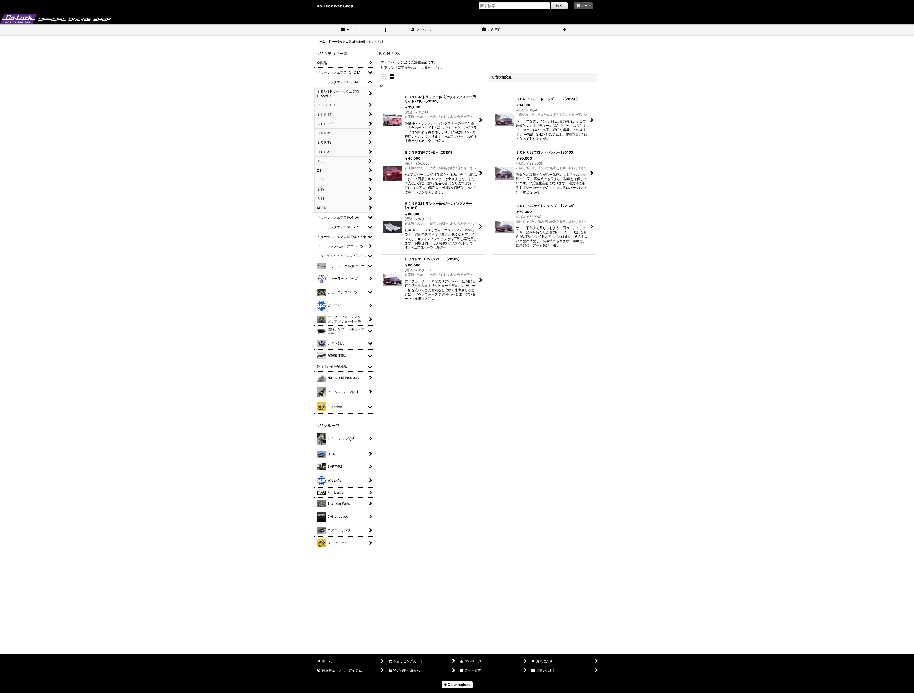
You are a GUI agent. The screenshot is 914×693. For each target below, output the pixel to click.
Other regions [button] (458, 685)
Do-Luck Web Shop (335, 6)
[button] (564, 30)
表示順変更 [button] (503, 77)
